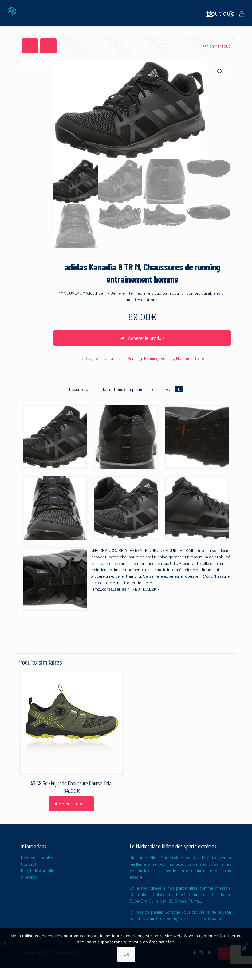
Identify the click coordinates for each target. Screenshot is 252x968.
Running (151, 358)
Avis (173, 389)
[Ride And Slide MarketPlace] (20, 14)
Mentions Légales (37, 857)
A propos (29, 876)
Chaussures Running (123, 358)
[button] (220, 71)
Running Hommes (176, 358)
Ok (126, 954)
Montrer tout (218, 46)
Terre (199, 358)
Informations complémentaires (128, 389)
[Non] (244, 948)
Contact (29, 864)
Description (79, 389)
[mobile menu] (209, 14)
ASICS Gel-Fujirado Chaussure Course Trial (71, 783)
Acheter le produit (71, 803)
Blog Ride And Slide (39, 870)
